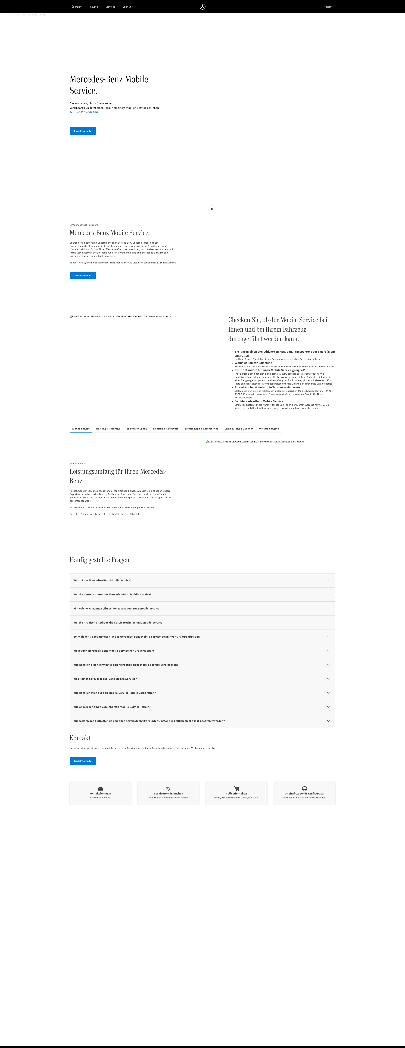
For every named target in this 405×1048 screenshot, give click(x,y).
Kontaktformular (82, 131)
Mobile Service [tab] (81, 428)
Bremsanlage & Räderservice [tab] (201, 428)
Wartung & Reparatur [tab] (108, 428)
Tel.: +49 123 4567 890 (84, 112)
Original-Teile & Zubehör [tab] (238, 428)
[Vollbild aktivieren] (328, 290)
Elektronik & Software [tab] (165, 428)
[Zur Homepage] (202, 6)
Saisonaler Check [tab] (137, 428)
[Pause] (212, 290)
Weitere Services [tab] (269, 428)
